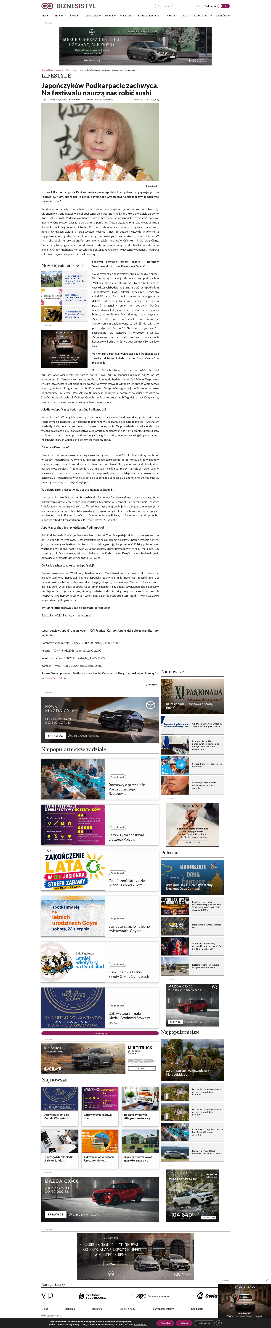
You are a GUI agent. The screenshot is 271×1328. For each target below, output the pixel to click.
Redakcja (97, 1308)
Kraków (221, 15)
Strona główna (47, 70)
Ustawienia (204, 1323)
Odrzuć (184, 1323)
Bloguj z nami (128, 1308)
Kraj (44, 15)
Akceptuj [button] (165, 1323)
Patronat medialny (163, 1308)
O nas (44, 1308)
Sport (109, 15)
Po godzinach (71, 70)
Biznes (59, 15)
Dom (184, 15)
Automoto (202, 15)
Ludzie (170, 15)
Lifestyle (91, 15)
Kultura (126, 15)
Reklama (70, 1308)
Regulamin (197, 1308)
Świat (74, 15)
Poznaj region (148, 15)
